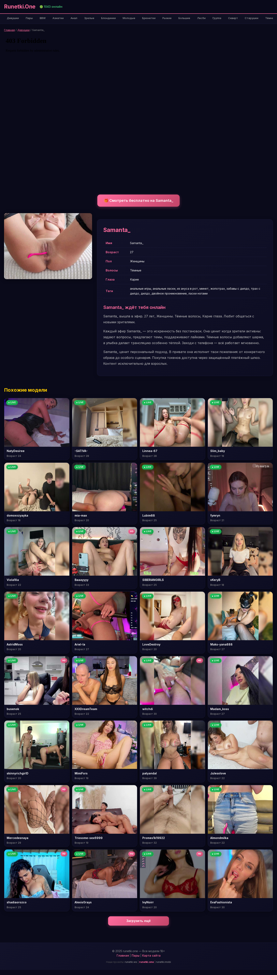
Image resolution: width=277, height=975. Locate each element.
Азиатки (58, 18)
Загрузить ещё (138, 921)
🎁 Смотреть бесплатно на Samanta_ (138, 200)
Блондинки (108, 18)
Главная (9, 30)
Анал (74, 18)
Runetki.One (19, 6)
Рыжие (167, 18)
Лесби (201, 18)
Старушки (251, 18)
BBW (43, 18)
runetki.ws (131, 961)
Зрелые (89, 18)
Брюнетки (149, 18)
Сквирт (233, 18)
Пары (29, 18)
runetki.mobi (163, 961)
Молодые (129, 18)
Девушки (13, 18)
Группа (217, 18)
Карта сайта (151, 955)
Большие (184, 18)
